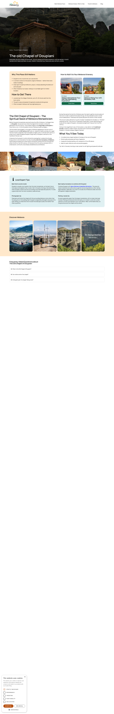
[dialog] (14, 693)
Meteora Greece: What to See (76, 4)
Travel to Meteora (92, 4)
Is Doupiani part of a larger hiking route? (22, 280)
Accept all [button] (8, 706)
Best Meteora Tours (60, 4)
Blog (102, 4)
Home (11, 50)
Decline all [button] (19, 706)
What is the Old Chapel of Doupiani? (21, 269)
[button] (62, 91)
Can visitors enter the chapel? (19, 274)
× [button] (24, 676)
